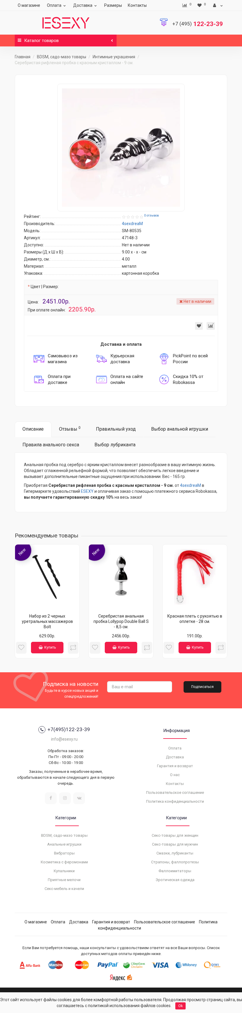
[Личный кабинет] (218, 5)
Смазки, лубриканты (174, 853)
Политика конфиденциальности (175, 801)
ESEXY (87, 491)
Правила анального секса (50, 444)
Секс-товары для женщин (175, 835)
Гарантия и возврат (175, 766)
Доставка (82, 5)
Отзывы (70, 429)
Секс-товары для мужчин (175, 844)
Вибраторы (64, 853)
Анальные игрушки (64, 844)
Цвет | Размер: (45, 286)
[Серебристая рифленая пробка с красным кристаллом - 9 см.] (121, 147)
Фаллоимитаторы (174, 871)
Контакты (137, 5)
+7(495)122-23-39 (69, 729)
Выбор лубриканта (114, 444)
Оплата (54, 5)
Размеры (113, 5)
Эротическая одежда (175, 880)
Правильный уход (116, 429)
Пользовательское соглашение (175, 792)
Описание (33, 429)
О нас (175, 775)
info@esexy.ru (64, 739)
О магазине (29, 5)
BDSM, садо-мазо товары (61, 56)
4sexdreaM (190, 485)
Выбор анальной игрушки (179, 429)
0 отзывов (151, 215)
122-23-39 (197, 24)
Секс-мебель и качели (64, 888)
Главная (22, 56)
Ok (180, 1006)
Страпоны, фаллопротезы (175, 862)
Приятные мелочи (64, 880)
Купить (50, 647)
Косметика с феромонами (64, 862)
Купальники (64, 871)
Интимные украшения (114, 56)
